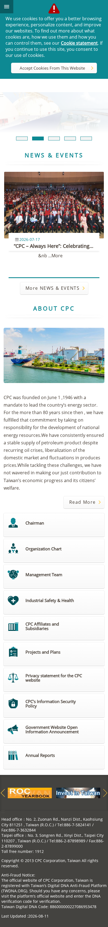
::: (3, 811)
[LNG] (54, 113)
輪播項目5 (86, 138)
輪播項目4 (70, 138)
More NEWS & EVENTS (52, 288)
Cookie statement (79, 43)
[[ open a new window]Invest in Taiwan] (78, 792)
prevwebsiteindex (3, 793)
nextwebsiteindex (105, 793)
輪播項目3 (54, 138)
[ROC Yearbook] (30, 792)
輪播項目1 (22, 138)
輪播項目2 (38, 138)
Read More (82, 502)
